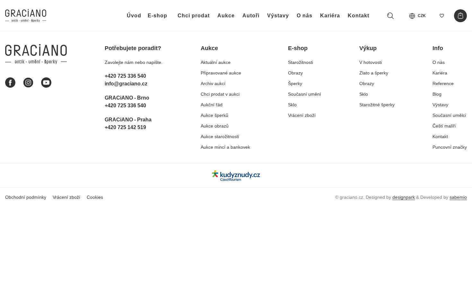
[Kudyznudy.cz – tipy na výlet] (236, 175)
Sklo (292, 104)
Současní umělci (449, 115)
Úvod (134, 15)
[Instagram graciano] (28, 82)
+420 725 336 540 (125, 76)
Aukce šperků (214, 115)
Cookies (95, 197)
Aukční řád (212, 104)
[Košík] (460, 15)
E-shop (157, 15)
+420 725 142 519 (125, 127)
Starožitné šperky (377, 104)
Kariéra (330, 15)
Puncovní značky (450, 147)
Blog (437, 94)
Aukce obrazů (215, 125)
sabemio (458, 197)
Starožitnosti (300, 62)
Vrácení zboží (302, 115)
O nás (304, 15)
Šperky (295, 83)
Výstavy (278, 15)
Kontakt (358, 15)
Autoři (250, 15)
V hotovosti (370, 62)
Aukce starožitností (220, 136)
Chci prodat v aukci (220, 94)
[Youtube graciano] (46, 82)
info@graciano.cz (126, 83)
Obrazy (295, 72)
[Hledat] (390, 15)
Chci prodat (194, 15)
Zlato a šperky (373, 72)
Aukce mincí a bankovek (225, 147)
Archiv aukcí (213, 83)
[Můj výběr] (442, 16)
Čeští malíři (444, 125)
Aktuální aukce (216, 62)
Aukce (226, 15)
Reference (443, 83)
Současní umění (304, 94)
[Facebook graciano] (10, 82)
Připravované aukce (221, 72)
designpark (403, 197)
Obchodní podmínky (25, 197)
